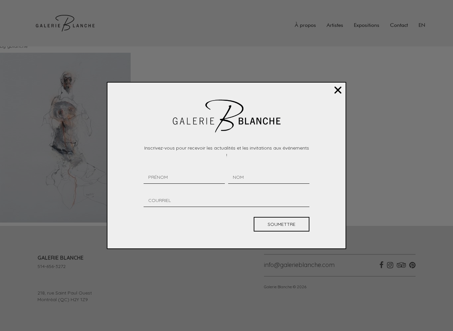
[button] (338, 90)
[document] (226, 165)
